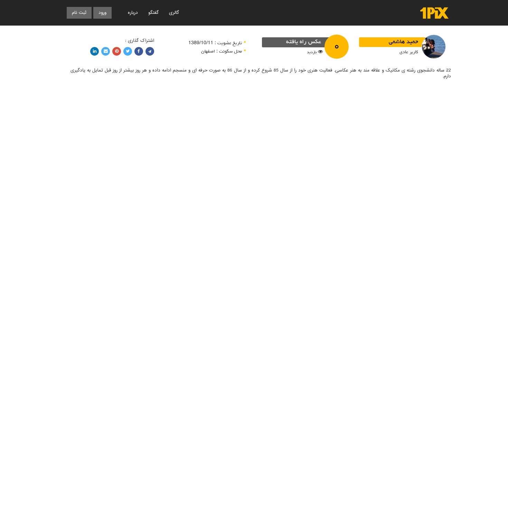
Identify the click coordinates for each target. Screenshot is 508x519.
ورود (102, 12)
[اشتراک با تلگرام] (149, 51)
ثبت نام (79, 12)
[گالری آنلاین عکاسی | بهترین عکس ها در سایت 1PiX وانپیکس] (434, 13)
